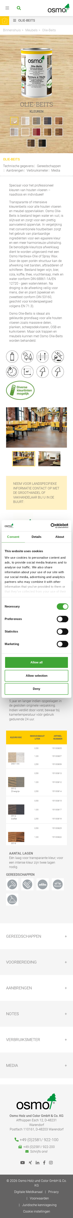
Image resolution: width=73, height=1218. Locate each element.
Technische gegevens (18, 166)
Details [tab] (37, 536)
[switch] (62, 619)
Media (55, 170)
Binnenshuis (12, 30)
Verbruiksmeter (37, 170)
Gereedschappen (48, 166)
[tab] (36, 936)
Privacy (53, 1192)
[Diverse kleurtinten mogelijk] (22, 390)
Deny (36, 688)
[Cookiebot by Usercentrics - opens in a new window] (51, 525)
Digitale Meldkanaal (28, 1192)
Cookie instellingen (36, 1211)
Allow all (36, 662)
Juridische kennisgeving (39, 1205)
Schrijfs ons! (38, 1151)
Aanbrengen (14, 170)
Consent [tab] (13, 536)
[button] (42, 20)
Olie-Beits (49, 30)
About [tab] (59, 536)
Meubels (31, 30)
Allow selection (36, 675)
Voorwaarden (39, 1198)
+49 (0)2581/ (38, 1139)
